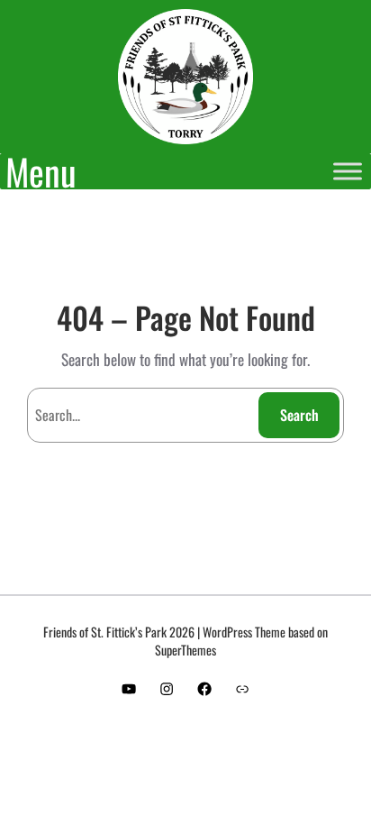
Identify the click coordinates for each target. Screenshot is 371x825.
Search (299, 415)
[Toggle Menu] (347, 170)
